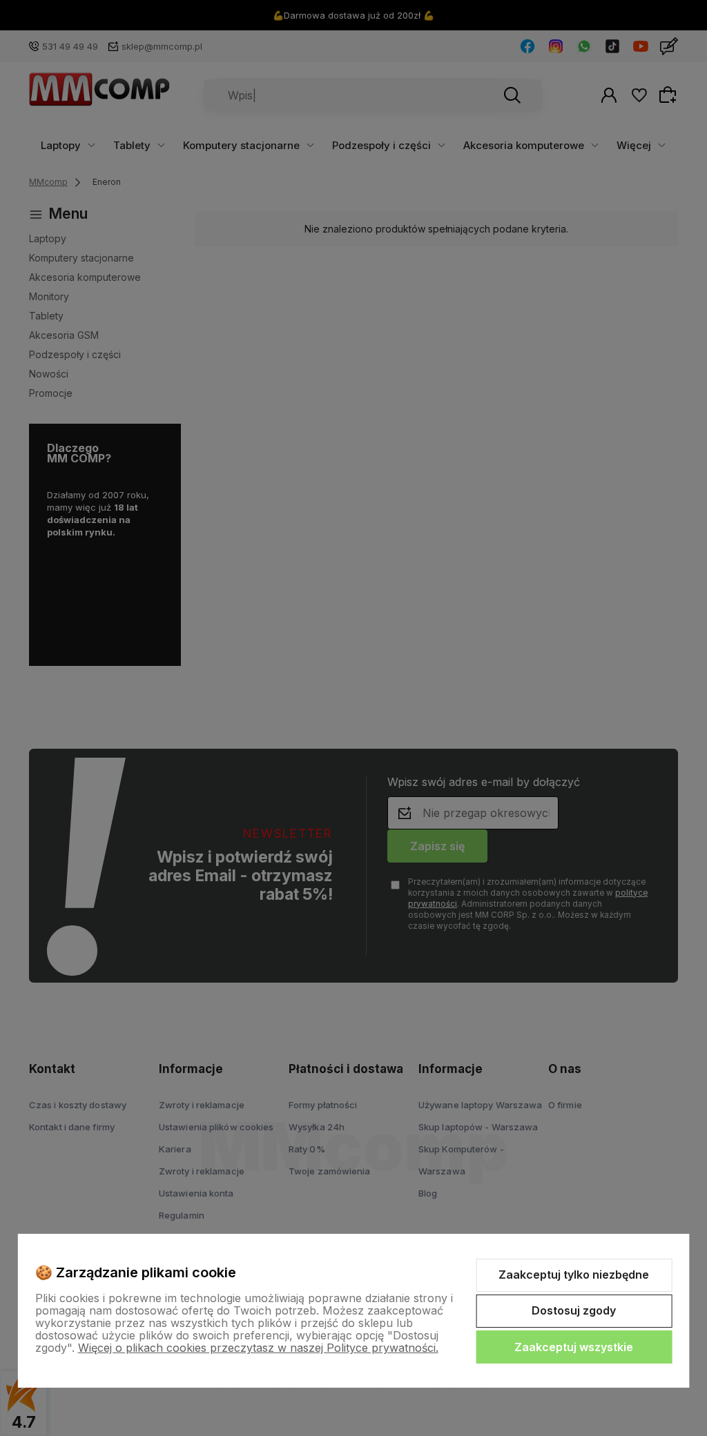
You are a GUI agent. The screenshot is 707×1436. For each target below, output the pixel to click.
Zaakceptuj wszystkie (573, 1347)
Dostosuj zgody (574, 1310)
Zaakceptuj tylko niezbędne (573, 1274)
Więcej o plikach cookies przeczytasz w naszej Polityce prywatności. (258, 1348)
